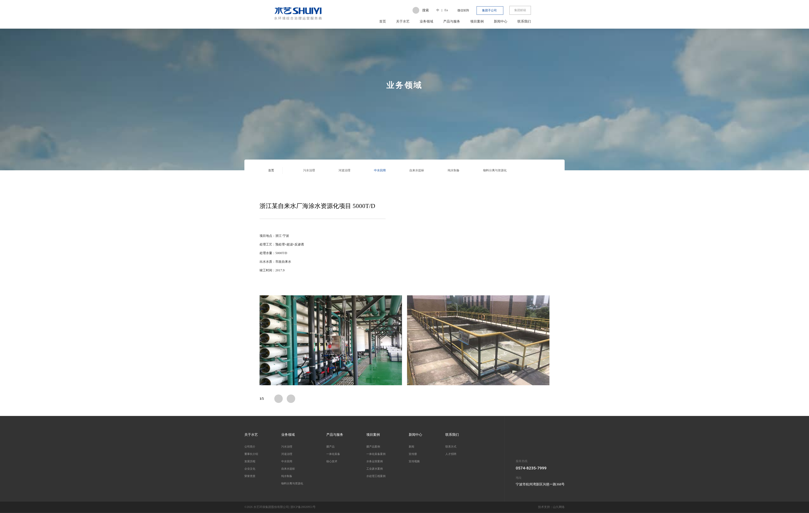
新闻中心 (500, 21)
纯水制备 (453, 170)
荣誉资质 (249, 476)
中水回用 (380, 170)
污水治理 (309, 170)
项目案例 (477, 21)
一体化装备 (333, 454)
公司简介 (249, 446)
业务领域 (426, 21)
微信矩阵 (463, 10)
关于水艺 (403, 21)
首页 (382, 21)
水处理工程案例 (376, 476)
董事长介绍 (251, 454)
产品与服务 (451, 21)
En (446, 10)
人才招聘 (450, 454)
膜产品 (330, 446)
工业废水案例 (374, 468)
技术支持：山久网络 (551, 507)
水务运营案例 (374, 461)
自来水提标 (416, 170)
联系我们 (524, 21)
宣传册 (413, 454)
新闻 (411, 446)
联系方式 (450, 446)
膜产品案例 (373, 446)
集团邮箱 (520, 10)
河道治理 (344, 170)
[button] (278, 398)
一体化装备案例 (376, 454)
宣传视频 (414, 461)
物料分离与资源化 (495, 170)
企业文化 (249, 468)
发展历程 (249, 461)
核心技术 (331, 461)
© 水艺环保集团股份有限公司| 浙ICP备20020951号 (280, 507)
